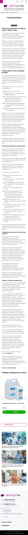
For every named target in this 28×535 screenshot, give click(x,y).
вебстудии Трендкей (20, 533)
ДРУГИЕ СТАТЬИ (9, 424)
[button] (2, 398)
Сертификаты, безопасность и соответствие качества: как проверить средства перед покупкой (13, 466)
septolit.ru (9, 353)
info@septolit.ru (7, 508)
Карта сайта (17, 531)
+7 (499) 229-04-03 (9, 499)
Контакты (13, 501)
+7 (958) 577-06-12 (9, 504)
